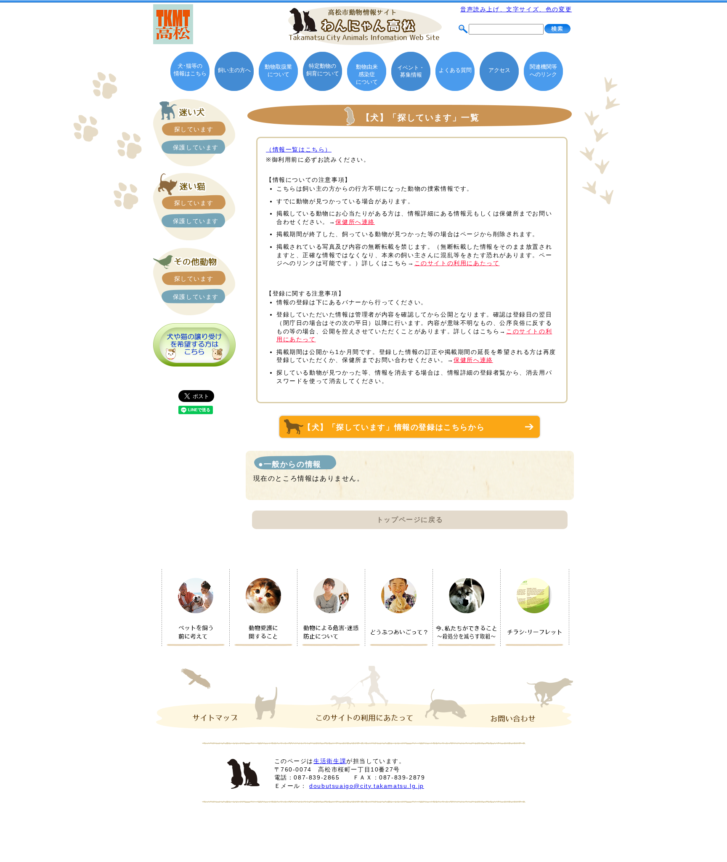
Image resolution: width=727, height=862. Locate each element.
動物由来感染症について (367, 74)
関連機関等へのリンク (543, 70)
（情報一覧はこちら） (299, 149)
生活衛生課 (329, 761)
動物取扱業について (278, 70)
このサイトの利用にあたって (457, 263)
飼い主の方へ (234, 70)
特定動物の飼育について (322, 70)
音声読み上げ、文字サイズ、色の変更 (516, 9)
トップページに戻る (410, 519)
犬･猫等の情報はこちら (190, 70)
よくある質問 (455, 70)
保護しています (196, 147)
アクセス (499, 70)
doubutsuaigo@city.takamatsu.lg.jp (366, 785)
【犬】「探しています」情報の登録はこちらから (398, 427)
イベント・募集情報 (411, 71)
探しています (194, 129)
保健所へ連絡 (355, 221)
